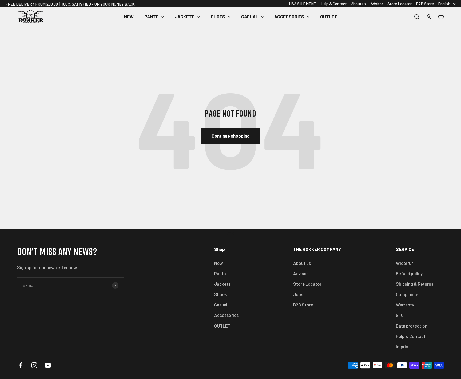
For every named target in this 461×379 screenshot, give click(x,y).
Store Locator (399, 3)
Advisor (377, 3)
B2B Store (425, 3)
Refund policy (409, 273)
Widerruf (404, 263)
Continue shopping (231, 135)
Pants (151, 16)
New (129, 16)
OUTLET (328, 16)
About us (358, 3)
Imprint (403, 346)
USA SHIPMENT (302, 3)
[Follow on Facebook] (20, 365)
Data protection (411, 325)
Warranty (405, 304)
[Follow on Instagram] (34, 365)
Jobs (298, 294)
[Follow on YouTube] (47, 365)
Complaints (407, 294)
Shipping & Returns (414, 283)
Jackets (185, 16)
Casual (249, 16)
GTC (400, 315)
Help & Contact (334, 3)
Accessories (289, 16)
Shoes (218, 16)
